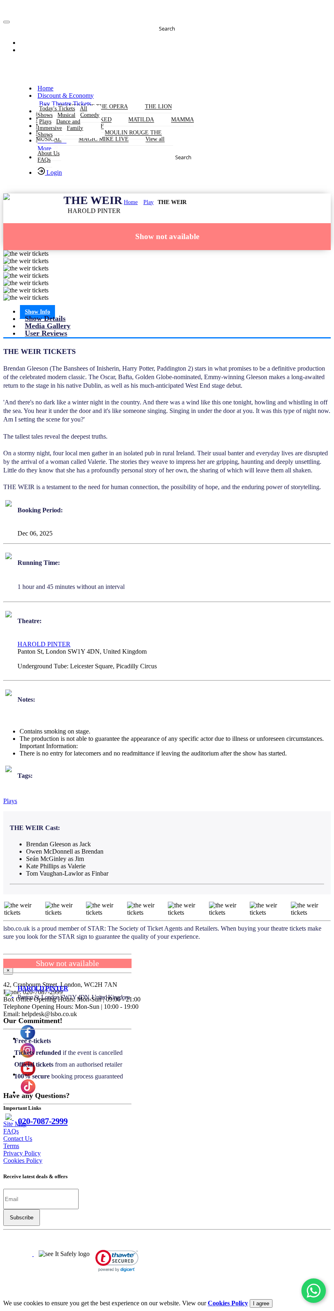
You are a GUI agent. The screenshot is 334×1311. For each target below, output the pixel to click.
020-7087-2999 (43, 1121)
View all (155, 139)
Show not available (167, 236)
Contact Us (17, 1138)
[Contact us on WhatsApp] (313, 1290)
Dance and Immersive (58, 125)
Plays (10, 800)
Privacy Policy (22, 1153)
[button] (31, 43)
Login (53, 172)
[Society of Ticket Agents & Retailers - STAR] (18, 1253)
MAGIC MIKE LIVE (104, 139)
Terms (11, 1145)
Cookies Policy (22, 1160)
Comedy (89, 115)
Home (131, 202)
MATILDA (141, 120)
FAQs (44, 160)
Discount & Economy (65, 95)
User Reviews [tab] (46, 333)
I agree (261, 1303)
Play (148, 202)
